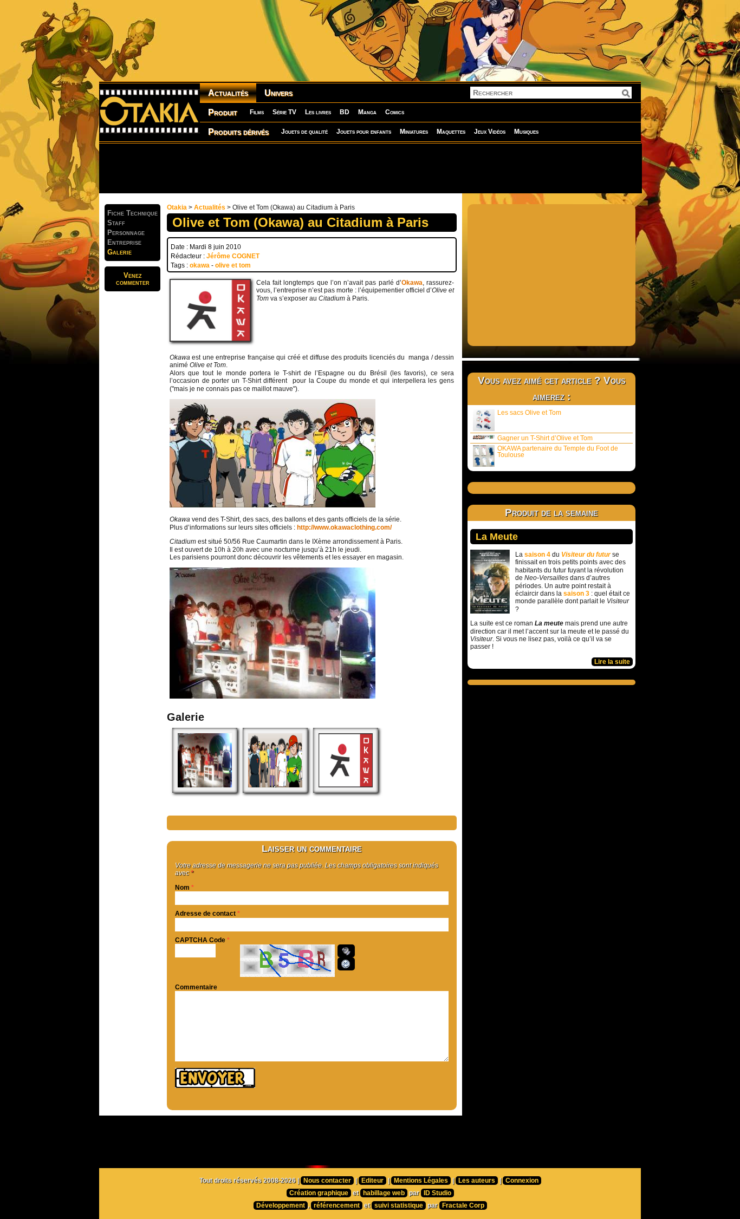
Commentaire (196, 987)
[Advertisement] (370, 168)
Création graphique (318, 1193)
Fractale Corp (463, 1205)
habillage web (384, 1193)
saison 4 (537, 554)
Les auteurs (476, 1180)
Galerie (119, 252)
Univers (278, 92)
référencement (337, 1205)
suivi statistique (398, 1205)
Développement (280, 1205)
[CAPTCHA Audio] (346, 950)
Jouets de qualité (304, 131)
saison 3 (576, 593)
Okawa (412, 282)
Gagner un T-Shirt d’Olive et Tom (545, 438)
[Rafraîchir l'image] (346, 963)
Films (257, 112)
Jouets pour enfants (363, 131)
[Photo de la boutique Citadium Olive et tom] (272, 696)
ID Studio (437, 1193)
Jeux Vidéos (489, 131)
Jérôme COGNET (232, 256)
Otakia (177, 207)
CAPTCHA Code (200, 940)
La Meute (497, 536)
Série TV (284, 112)
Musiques (526, 131)
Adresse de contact (205, 913)
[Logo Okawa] (345, 790)
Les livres (318, 112)
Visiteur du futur (586, 554)
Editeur (372, 1180)
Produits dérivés (238, 131)
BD (344, 112)
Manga (367, 112)
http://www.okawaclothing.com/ (344, 527)
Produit (222, 112)
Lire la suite (612, 662)
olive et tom (233, 265)
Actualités (228, 92)
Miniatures (414, 131)
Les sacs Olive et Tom (529, 412)
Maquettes (451, 131)
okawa (200, 265)
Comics (394, 112)
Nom (182, 887)
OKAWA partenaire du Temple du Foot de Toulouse (557, 452)
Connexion (521, 1180)
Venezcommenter (133, 279)
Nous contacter (327, 1180)
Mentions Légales (421, 1180)
